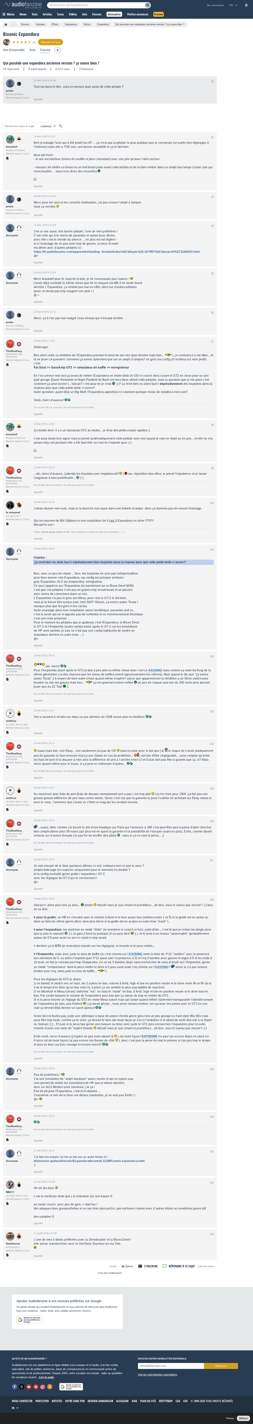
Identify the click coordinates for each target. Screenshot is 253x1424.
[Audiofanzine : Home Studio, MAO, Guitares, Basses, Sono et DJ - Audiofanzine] (22, 5)
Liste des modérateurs (110, 1273)
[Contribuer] (57, 50)
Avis (32, 50)
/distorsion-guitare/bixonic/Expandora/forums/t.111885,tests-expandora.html (89, 1161)
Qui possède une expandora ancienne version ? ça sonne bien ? (51, 63)
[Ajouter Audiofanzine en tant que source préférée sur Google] (29, 1320)
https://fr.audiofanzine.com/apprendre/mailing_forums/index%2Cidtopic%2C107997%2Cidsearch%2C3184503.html (117, 251)
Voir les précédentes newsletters (157, 1374)
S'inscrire (151, 1266)
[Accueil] (5, 24)
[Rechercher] (60, 126)
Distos (87, 24)
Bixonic (25, 24)
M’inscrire (221, 1365)
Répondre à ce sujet (182, 1266)
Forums (45, 50)
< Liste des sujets (206, 1266)
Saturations (71, 24)
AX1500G (155, 670)
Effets (55, 24)
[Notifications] (246, 5)
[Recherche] (147, 5)
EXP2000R (149, 1036)
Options (129, 1266)
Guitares (40, 24)
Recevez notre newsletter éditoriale (162, 1358)
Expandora (103, 24)
